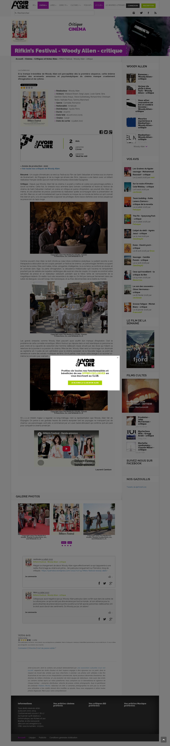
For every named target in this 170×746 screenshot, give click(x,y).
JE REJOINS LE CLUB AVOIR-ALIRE (85, 383)
